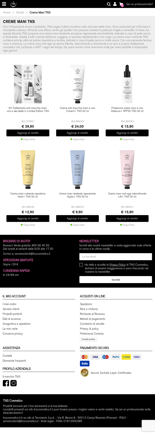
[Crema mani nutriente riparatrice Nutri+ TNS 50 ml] (27, 169)
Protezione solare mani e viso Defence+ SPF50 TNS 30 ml (127, 110)
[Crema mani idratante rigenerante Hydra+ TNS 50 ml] (77, 169)
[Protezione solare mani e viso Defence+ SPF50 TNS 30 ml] (127, 83)
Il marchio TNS (11, 376)
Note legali (47, 421)
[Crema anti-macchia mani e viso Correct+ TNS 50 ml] (77, 83)
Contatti (7, 356)
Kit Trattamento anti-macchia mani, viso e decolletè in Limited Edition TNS (28, 110)
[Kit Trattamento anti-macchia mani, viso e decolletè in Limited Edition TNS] (27, 83)
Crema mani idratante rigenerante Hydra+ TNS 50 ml (77, 195)
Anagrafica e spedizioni (17, 324)
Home (6, 12)
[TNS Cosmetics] (13, 4)
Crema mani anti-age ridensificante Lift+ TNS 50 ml (127, 195)
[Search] (109, 4)
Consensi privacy (13, 333)
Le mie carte (10, 328)
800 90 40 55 (40, 245)
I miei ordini (9, 304)
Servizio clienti (11, 309)
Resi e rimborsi (89, 309)
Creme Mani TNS (40, 12)
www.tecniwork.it (13, 412)
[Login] (115, 4)
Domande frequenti (14, 360)
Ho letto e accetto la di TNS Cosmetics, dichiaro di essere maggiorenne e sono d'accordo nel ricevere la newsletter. (116, 268)
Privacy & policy (89, 328)
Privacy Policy (117, 264)
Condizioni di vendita (92, 324)
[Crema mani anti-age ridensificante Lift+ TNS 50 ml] (127, 169)
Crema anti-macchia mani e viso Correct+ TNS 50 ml (77, 110)
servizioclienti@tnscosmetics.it (32, 253)
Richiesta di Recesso (92, 314)
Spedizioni (86, 304)
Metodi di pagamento (92, 319)
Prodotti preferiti (12, 314)
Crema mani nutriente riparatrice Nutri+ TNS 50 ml (27, 195)
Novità (20, 12)
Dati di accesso (12, 319)
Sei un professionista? (139, 4)
